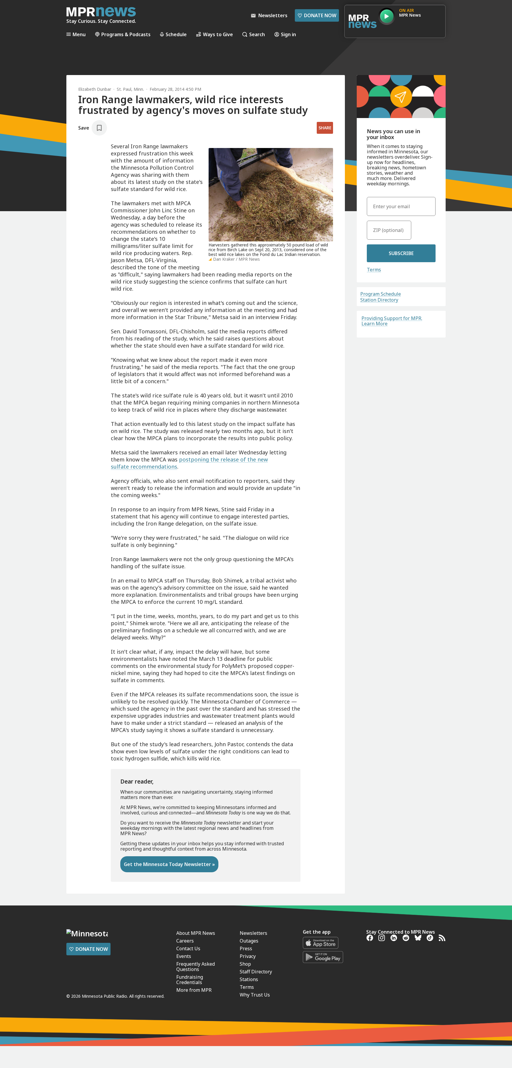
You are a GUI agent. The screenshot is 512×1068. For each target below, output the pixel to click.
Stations (249, 979)
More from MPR (194, 990)
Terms (374, 269)
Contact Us (188, 948)
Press (246, 948)
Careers (185, 941)
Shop (245, 964)
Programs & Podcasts (126, 34)
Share (325, 127)
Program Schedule (380, 294)
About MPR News (195, 933)
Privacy (248, 956)
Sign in (288, 34)
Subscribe (401, 253)
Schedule (176, 34)
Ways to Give (218, 34)
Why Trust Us (255, 994)
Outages (249, 941)
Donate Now (316, 15)
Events (183, 956)
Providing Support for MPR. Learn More (391, 321)
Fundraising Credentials (189, 980)
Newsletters (253, 933)
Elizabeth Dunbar (94, 89)
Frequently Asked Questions (195, 966)
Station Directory (379, 300)
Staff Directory (256, 971)
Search (257, 34)
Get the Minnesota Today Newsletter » (169, 864)
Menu (79, 34)
